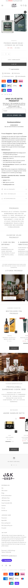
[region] (14, 459)
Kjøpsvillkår (4, 520)
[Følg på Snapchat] (10, 565)
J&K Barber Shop (5, 498)
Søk (2, 488)
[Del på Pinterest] (9, 94)
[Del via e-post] (11, 94)
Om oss (3, 508)
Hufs (9, 435)
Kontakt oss (4, 510)
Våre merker (4, 490)
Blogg (2, 493)
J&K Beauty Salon (5, 500)
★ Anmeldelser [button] (26, 295)
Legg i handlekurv (14, 59)
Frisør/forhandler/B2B (6, 503)
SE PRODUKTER (9, 298)
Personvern (4, 518)
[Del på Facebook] (5, 94)
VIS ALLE (14, 348)
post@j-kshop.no (13, 555)
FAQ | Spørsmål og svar (6, 525)
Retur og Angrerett (5, 523)
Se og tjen (3, 528)
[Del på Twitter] (7, 94)
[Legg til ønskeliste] (16, 319)
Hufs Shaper (9, 437)
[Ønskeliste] (23, 5)
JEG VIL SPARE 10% (14, 115)
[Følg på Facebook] (2, 565)
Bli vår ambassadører (6, 495)
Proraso (14, 40)
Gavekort (3, 505)
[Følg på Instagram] (6, 565)
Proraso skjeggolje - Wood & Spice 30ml (9, 338)
